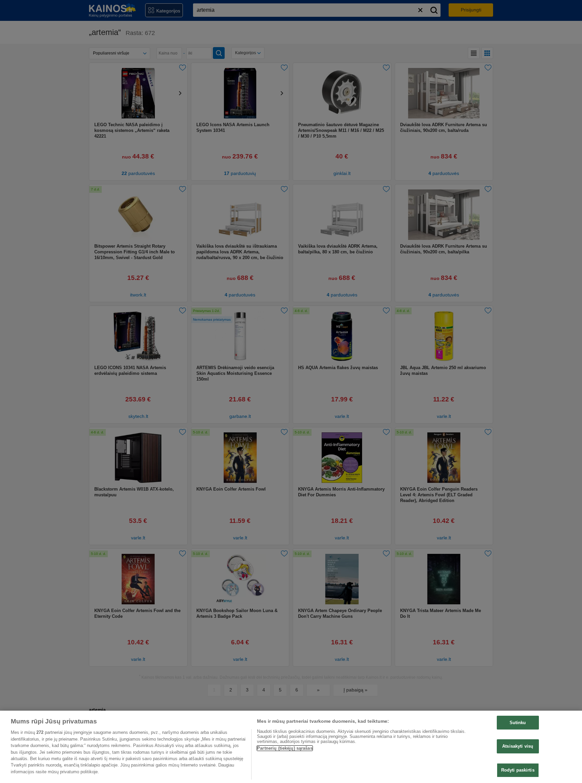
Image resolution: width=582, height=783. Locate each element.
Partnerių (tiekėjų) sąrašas (285, 748)
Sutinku (518, 722)
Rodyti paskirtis (518, 770)
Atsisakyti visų (517, 746)
